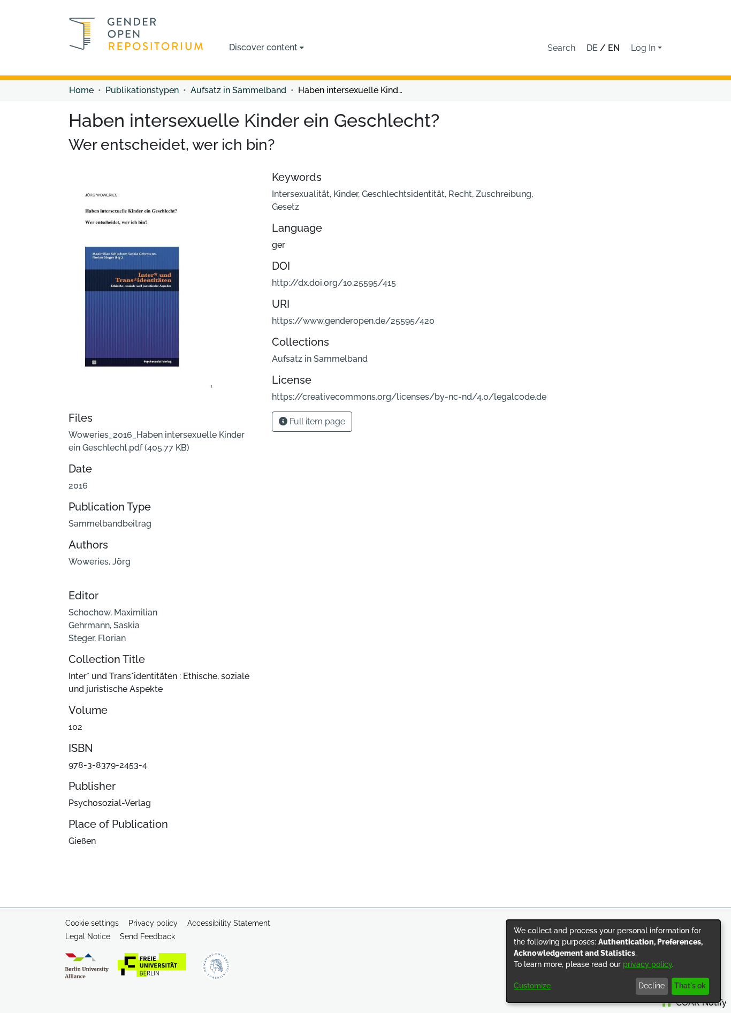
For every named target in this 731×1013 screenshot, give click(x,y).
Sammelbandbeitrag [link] (109, 524)
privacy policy (647, 964)
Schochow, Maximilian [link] (112, 612)
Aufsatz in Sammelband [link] (238, 90)
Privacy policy (153, 923)
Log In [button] (644, 48)
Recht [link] (460, 194)
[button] (561, 48)
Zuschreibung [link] (503, 194)
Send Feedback (147, 936)
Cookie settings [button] (92, 923)
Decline (651, 985)
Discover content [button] (263, 47)
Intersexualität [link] (301, 194)
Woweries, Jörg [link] (99, 562)
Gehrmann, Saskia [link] (104, 625)
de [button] (593, 48)
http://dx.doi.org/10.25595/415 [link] (334, 283)
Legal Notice (87, 936)
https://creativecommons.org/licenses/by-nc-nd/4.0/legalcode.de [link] (409, 397)
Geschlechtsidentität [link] (403, 194)
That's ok (690, 985)
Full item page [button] (316, 421)
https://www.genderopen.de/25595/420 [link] (353, 321)
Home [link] (81, 90)
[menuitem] (266, 47)
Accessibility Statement (228, 923)
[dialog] (613, 961)
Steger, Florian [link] (97, 638)
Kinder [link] (345, 194)
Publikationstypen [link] (142, 90)
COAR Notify (700, 1002)
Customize (532, 985)
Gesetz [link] (285, 207)
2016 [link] (78, 486)
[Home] (136, 34)
